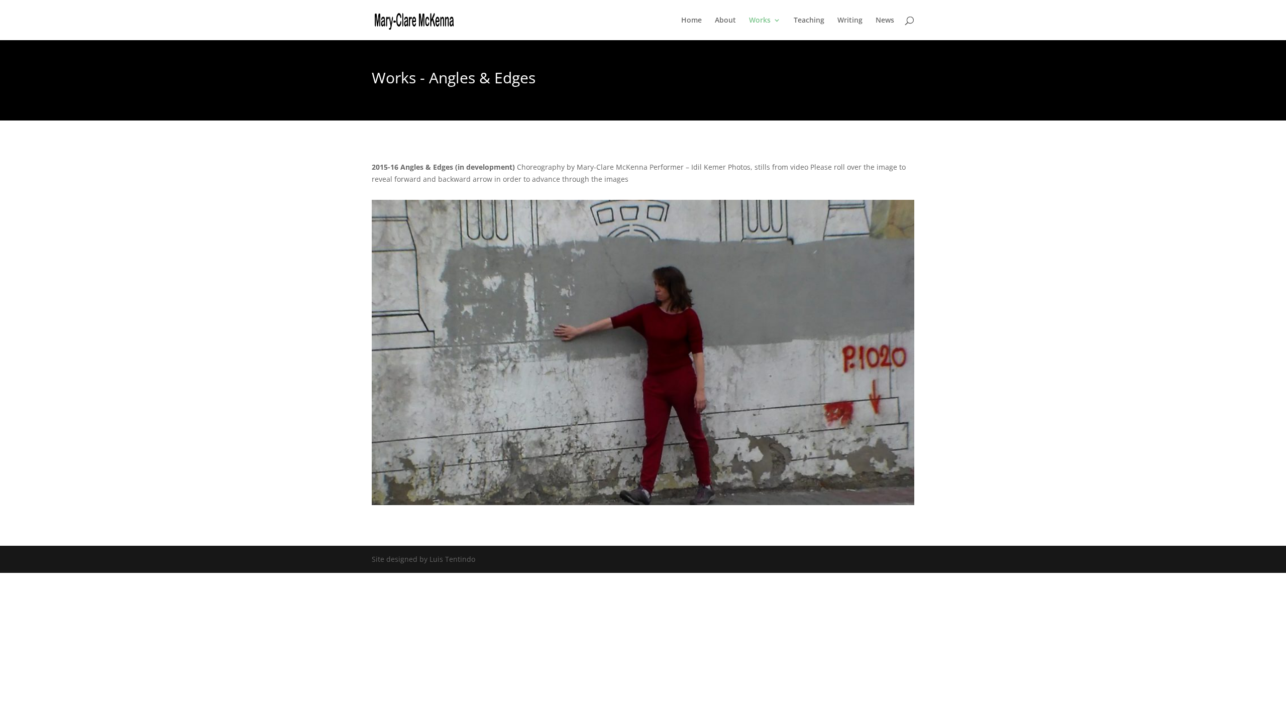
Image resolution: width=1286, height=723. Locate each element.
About (725, 21)
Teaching (809, 21)
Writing (850, 21)
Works (760, 21)
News (885, 21)
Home (691, 21)
